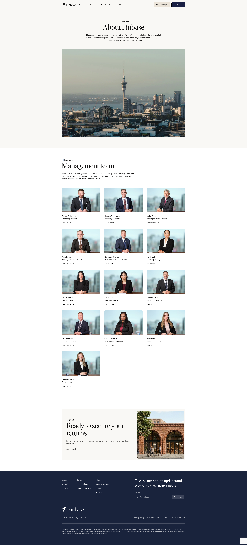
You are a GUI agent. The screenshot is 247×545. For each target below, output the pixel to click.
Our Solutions (82, 484)
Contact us (178, 5)
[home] (69, 4)
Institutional (66, 484)
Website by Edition (178, 518)
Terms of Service (152, 518)
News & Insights (115, 5)
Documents (165, 518)
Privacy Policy (139, 518)
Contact (99, 492)
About (103, 5)
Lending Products (84, 488)
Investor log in (162, 5)
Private (65, 488)
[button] (83, 5)
